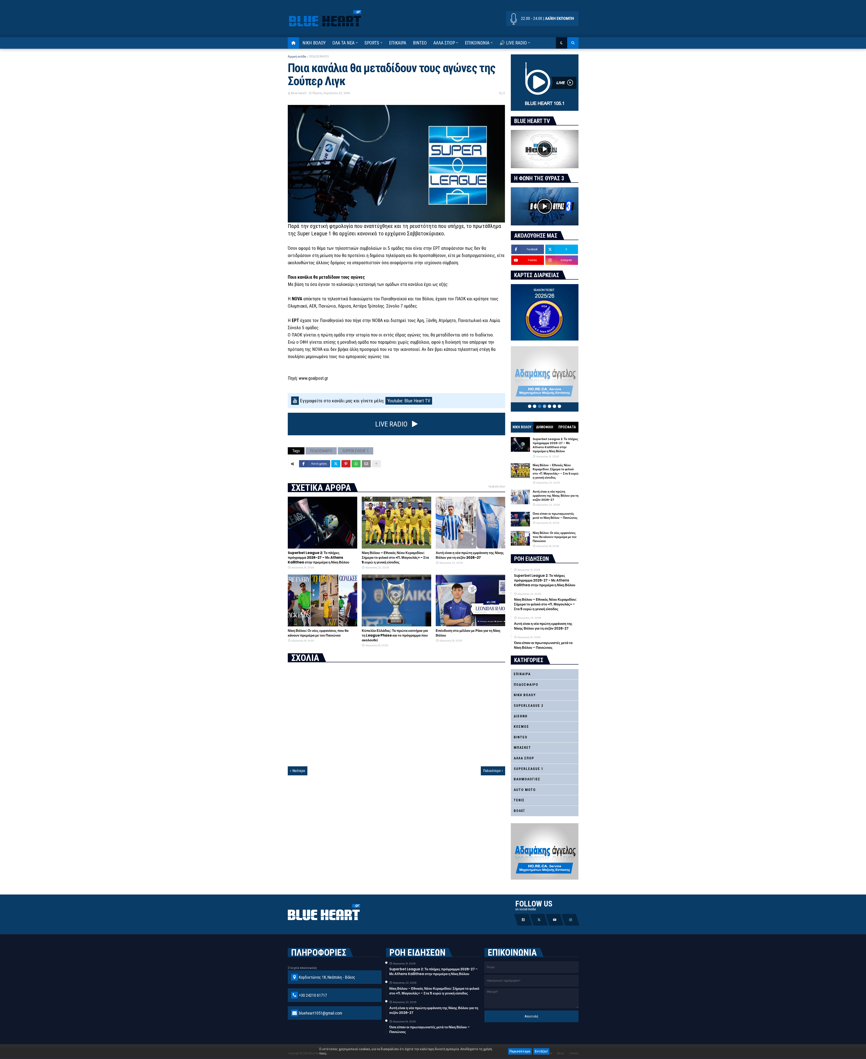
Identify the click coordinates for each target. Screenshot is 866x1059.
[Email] (366, 463)
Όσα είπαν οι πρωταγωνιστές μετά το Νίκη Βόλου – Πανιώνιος (555, 516)
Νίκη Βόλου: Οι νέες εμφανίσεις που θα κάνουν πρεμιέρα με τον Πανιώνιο (318, 633)
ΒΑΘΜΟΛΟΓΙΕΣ (527, 779)
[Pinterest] (345, 463)
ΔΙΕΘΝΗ (520, 716)
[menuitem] (293, 43)
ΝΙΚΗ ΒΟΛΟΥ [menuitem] (314, 43)
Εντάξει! (541, 1051)
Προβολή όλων (496, 486)
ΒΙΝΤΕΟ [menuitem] (420, 43)
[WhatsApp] (356, 463)
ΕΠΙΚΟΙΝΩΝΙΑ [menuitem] (477, 43)
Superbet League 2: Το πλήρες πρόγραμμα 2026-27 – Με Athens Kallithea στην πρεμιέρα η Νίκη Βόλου (318, 557)
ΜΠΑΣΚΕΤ (522, 748)
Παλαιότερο (492, 771)
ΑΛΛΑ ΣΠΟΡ (524, 758)
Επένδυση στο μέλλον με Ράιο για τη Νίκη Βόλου (468, 633)
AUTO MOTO (525, 790)
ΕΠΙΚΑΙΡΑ (522, 674)
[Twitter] (335, 463)
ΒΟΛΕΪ (519, 811)
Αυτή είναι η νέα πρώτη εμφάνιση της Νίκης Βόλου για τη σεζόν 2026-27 (470, 555)
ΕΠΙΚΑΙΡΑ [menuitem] (397, 43)
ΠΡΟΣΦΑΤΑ (567, 427)
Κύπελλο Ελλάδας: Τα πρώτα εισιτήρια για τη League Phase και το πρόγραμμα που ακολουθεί (395, 635)
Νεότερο (298, 771)
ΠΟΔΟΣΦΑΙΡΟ (319, 56)
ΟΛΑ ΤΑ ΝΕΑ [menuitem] (343, 43)
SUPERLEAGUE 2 (529, 706)
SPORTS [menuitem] (371, 43)
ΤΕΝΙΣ (519, 800)
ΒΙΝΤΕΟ (520, 737)
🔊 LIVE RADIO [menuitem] (513, 43)
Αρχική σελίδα (297, 56)
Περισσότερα (519, 1051)
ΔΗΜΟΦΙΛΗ (544, 427)
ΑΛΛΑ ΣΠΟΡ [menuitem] (444, 43)
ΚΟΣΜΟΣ (521, 727)
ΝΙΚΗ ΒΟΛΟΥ (522, 427)
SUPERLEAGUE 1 (355, 450)
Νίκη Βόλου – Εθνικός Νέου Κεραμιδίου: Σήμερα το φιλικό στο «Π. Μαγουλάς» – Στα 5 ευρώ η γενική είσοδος (395, 557)
